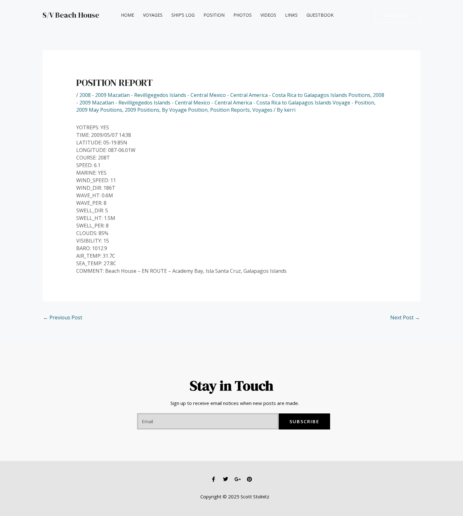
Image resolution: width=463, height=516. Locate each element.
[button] (397, 15)
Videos (268, 15)
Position (214, 15)
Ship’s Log (183, 15)
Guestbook (320, 15)
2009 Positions (142, 109)
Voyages (153, 15)
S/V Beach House (71, 15)
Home (127, 15)
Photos (242, 15)
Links (291, 15)
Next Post (405, 317)
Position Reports (230, 109)
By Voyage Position (185, 109)
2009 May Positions (99, 109)
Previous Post (62, 317)
